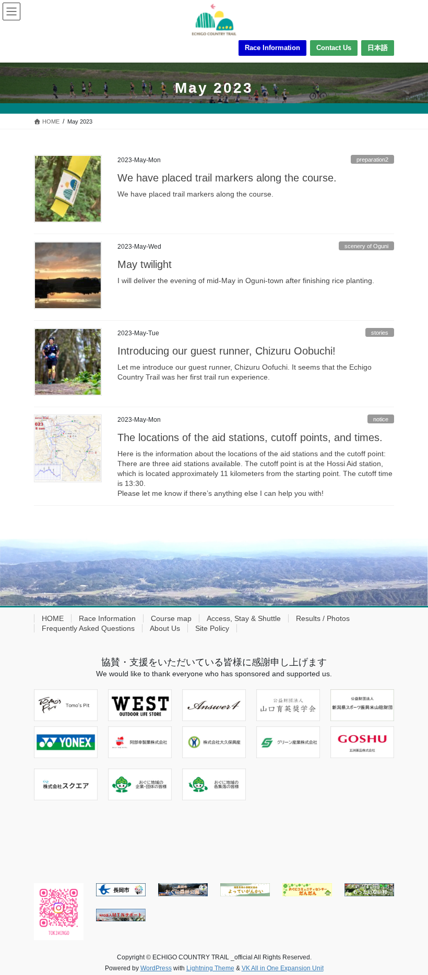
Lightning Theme (210, 968)
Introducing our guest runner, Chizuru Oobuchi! (226, 351)
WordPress (156, 968)
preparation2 (372, 159)
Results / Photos (323, 618)
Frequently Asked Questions (88, 628)
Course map (171, 618)
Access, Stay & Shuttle (244, 618)
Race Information (272, 48)
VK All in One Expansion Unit (283, 968)
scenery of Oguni (366, 246)
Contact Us (333, 48)
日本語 (377, 48)
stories (379, 333)
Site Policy (212, 628)
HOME (53, 618)
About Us (165, 628)
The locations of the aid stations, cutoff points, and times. (250, 437)
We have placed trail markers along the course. (227, 178)
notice (380, 419)
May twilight (144, 264)
